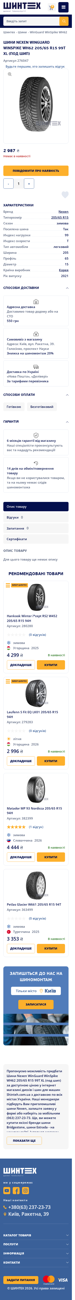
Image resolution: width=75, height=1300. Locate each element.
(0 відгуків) (37, 635)
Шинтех (9, 32)
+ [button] (29, 184)
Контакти (11, 1262)
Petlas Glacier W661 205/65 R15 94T (34, 904)
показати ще (24, 1141)
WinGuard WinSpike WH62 (49, 32)
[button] (36, 104)
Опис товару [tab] (16, 506)
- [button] (8, 184)
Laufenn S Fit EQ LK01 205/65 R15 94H (32, 714)
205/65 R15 (60, 217)
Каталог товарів (17, 1235)
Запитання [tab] (17, 528)
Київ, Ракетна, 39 (28, 1214)
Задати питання (21, 1280)
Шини (23, 32)
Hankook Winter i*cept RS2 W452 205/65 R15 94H (32, 618)
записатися (36, 1004)
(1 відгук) (36, 827)
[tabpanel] (36, 553)
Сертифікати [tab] (17, 539)
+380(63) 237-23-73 (29, 1207)
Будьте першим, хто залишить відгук (35, 66)
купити (50, 665)
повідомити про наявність (36, 171)
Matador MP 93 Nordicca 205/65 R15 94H (34, 810)
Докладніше (21, 665)
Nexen (64, 211)
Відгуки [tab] (15, 517)
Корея (64, 270)
